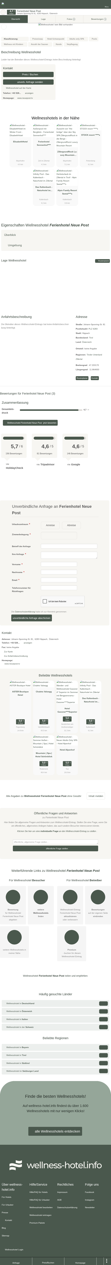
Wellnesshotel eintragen (40, 1215)
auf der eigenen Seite (98, 912)
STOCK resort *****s (90, 135)
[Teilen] (100, 1261)
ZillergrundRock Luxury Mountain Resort (67, 154)
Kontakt (94, 378)
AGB (59, 1200)
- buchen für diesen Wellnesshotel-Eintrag (72, 953)
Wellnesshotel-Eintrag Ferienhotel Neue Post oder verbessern (70, 914)
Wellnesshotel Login (13, 1249)
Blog (4, 1228)
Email (15, 580)
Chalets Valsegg (44, 691)
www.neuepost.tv (25, 98)
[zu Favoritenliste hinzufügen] (4, 27)
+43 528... (16, 93)
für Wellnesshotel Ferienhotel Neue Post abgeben (13, 914)
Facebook (89, 1192)
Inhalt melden (96, 796)
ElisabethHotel (20, 141)
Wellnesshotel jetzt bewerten (31, 423)
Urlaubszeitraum (20, 524)
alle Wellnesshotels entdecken (57, 1131)
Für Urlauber (7, 1205)
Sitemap (5, 1235)
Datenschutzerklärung (25, 611)
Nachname (17, 572)
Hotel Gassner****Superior (67, 710)
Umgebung (14, 245)
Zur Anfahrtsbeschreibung (16, 656)
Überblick (10, 234)
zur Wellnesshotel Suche (3, 12)
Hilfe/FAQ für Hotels (38, 1192)
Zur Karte (8, 651)
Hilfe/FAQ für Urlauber (39, 1200)
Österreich (87, 342)
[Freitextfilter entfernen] (98, 4)
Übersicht (15, 19)
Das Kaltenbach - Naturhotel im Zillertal (43, 189)
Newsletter (90, 1207)
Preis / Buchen (29, 74)
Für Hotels (6, 1197)
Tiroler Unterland (94, 355)
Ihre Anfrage (18, 554)
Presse (5, 1212)
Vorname (16, 564)
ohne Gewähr (74, 796)
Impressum (62, 1192)
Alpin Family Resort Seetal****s (67, 192)
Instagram (89, 1200)
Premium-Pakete (37, 1223)
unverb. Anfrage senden (29, 82)
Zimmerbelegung (20, 534)
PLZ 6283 (93, 329)
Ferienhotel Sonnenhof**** (44, 143)
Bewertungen (98, 19)
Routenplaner (103, 261)
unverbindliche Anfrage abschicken (31, 618)
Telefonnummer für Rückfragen (21, 589)
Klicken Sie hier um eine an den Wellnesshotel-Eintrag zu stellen (57, 831)
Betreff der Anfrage (21, 546)
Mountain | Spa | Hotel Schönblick (43, 755)
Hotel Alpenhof (67, 750)
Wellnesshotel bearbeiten (41, 1207)
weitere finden (40, 912)
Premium (105, 120)
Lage (43, 19)
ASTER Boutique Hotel (20, 693)
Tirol (91, 337)
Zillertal (79, 359)
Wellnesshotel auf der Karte (18, 88)
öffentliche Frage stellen (56, 848)
